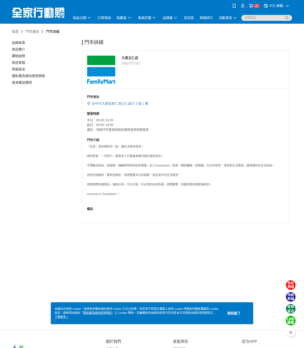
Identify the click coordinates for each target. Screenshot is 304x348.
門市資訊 (32, 31)
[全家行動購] (38, 12)
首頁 (15, 31)
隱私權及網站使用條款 (97, 313)
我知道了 (234, 313)
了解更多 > (61, 317)
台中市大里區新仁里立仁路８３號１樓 (120, 103)
